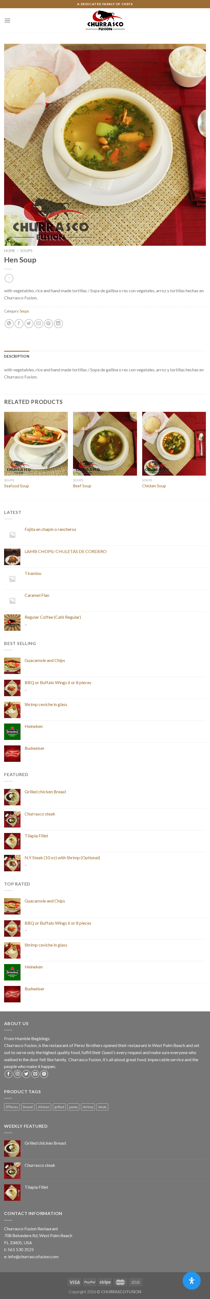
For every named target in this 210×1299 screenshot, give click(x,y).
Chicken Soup (154, 486)
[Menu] (7, 20)
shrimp (88, 1107)
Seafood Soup (16, 486)
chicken (43, 1107)
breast (28, 1107)
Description (16, 356)
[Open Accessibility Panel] (192, 1281)
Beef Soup (82, 486)
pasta (73, 1107)
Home (9, 250)
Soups (26, 250)
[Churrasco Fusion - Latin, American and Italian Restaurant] (105, 20)
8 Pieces (12, 1107)
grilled (59, 1107)
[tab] (16, 356)
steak (102, 1107)
